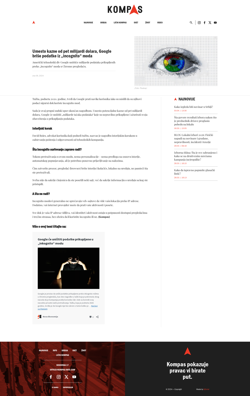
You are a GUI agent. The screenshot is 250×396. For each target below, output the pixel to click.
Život (147, 22)
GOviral (206, 389)
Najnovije (88, 22)
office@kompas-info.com (62, 369)
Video (160, 22)
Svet (136, 22)
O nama (55, 387)
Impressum (68, 387)
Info (55, 350)
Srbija (103, 22)
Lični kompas (120, 22)
